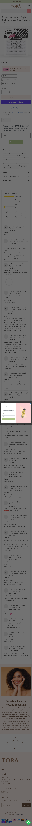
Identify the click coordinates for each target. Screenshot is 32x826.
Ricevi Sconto (8, 418)
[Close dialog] (30, 404)
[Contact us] (28, 822)
